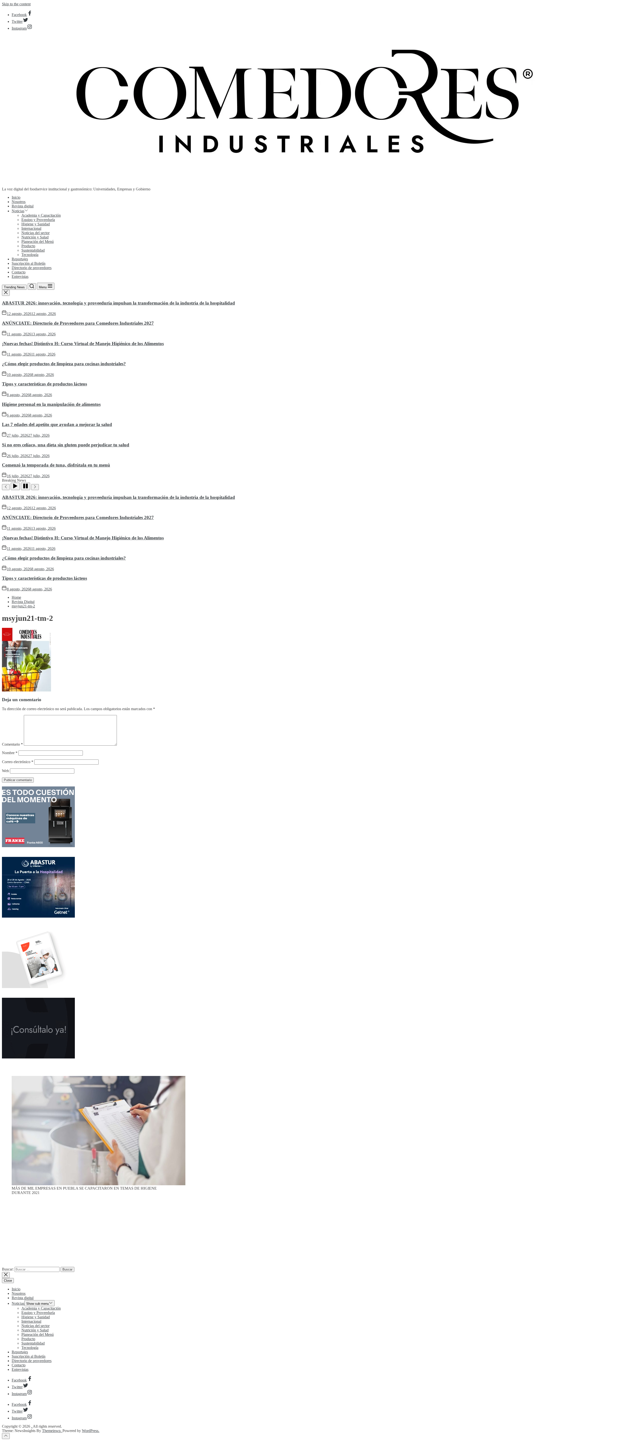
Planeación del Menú (37, 241)
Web (5, 771)
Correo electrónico (17, 762)
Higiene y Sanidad (35, 224)
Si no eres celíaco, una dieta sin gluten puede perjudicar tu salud (65, 444)
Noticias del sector (35, 233)
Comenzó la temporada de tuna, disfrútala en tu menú (56, 465)
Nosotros (19, 202)
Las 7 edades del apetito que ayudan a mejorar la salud (57, 424)
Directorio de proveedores (32, 268)
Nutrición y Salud (35, 237)
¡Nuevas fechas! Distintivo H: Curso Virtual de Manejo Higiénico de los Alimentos (83, 343)
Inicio (16, 197)
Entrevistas (20, 276)
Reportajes (20, 259)
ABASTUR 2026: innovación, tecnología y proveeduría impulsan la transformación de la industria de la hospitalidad (118, 303)
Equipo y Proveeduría (38, 220)
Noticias (18, 211)
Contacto (19, 272)
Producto (28, 246)
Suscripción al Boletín (28, 263)
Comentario (12, 744)
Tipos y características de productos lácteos (44, 383)
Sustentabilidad (33, 250)
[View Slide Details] (98, 1184)
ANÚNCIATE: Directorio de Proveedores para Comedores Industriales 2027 (78, 323)
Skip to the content (16, 4)
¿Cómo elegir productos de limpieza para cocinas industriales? (64, 363)
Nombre (9, 753)
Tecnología (29, 255)
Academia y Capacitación (41, 215)
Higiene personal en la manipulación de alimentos (51, 404)
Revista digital (23, 206)
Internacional (31, 228)
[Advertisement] (311, 1233)
